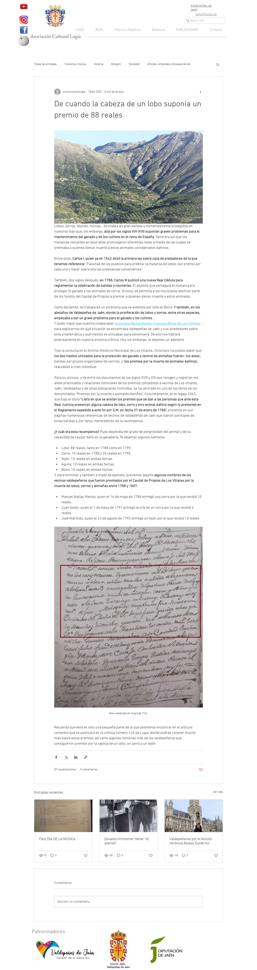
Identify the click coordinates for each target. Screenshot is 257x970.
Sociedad (134, 64)
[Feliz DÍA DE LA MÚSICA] (63, 816)
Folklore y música (75, 64)
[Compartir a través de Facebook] (56, 757)
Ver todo (218, 792)
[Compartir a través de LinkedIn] (76, 757)
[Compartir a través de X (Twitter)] (66, 757)
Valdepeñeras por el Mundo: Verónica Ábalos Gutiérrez (191, 841)
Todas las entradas (45, 64)
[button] (218, 64)
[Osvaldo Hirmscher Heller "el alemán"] (129, 816)
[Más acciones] (200, 91)
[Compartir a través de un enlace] (86, 757)
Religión (116, 64)
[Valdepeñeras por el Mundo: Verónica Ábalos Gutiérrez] (194, 816)
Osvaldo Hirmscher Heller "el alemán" (126, 841)
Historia (98, 64)
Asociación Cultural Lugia (55, 36)
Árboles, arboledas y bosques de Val (169, 64)
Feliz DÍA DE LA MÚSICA (57, 839)
